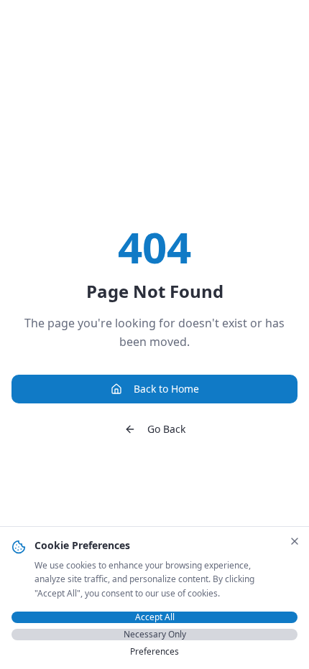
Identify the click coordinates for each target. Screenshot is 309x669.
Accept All (155, 617)
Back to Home (166, 389)
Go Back (166, 429)
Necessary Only (155, 634)
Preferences (154, 652)
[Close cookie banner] (294, 541)
